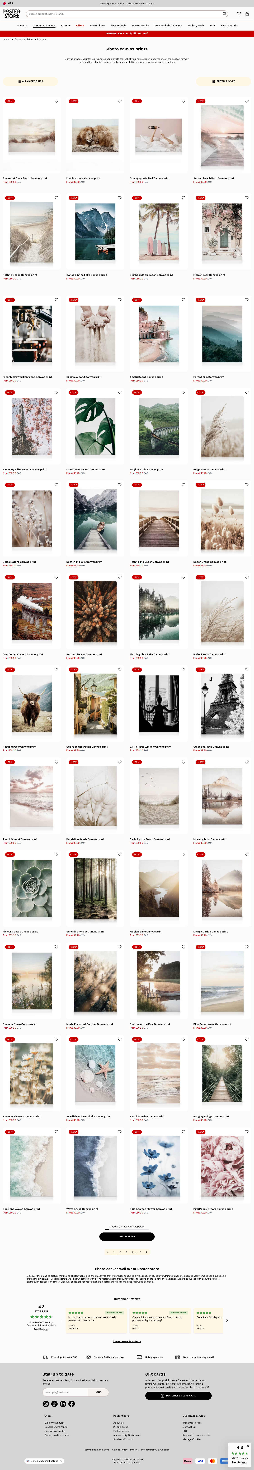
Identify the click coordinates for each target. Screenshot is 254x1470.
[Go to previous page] (108, 1252)
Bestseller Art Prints (56, 1426)
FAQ (185, 1431)
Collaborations (121, 1431)
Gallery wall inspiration (57, 1435)
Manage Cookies (192, 1439)
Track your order (192, 1422)
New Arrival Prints (54, 1431)
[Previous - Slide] (61, 1320)
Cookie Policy (120, 1449)
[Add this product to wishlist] (56, 101)
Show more (127, 1236)
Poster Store (134, 1459)
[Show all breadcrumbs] (6, 39)
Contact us (189, 1426)
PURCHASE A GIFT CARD (181, 1395)
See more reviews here (127, 1341)
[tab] (239, 14)
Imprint (134, 1449)
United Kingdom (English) (44, 1460)
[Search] (225, 13)
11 (140, 1252)
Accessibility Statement (127, 1435)
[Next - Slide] (227, 1320)
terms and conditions (96, 1449)
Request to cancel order (196, 1435)
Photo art (42, 39)
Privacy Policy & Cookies (155, 1449)
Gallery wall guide (55, 1422)
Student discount (123, 1439)
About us (118, 1422)
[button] (239, 1455)
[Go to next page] (146, 1252)
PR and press (120, 1426)
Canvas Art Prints (24, 39)
